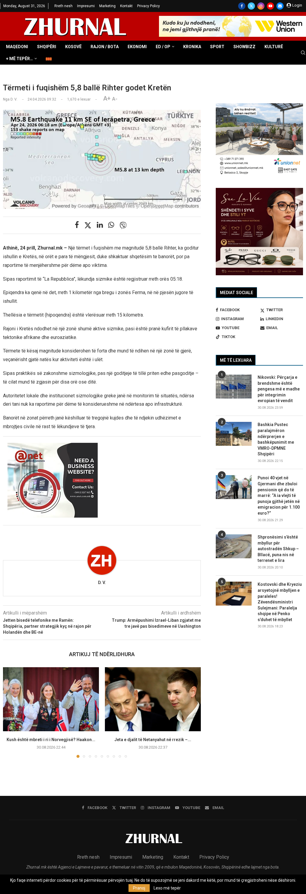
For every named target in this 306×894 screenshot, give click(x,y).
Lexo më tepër (167, 888)
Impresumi (86, 6)
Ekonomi (137, 46)
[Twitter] (251, 6)
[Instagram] (260, 6)
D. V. (102, 582)
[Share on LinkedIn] (99, 225)
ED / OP (163, 46)
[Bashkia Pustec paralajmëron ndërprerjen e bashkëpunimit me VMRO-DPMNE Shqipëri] (234, 434)
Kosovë (73, 46)
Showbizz (244, 46)
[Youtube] (270, 6)
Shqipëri (46, 46)
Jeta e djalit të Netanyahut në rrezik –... (152, 739)
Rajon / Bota (105, 46)
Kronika (192, 46)
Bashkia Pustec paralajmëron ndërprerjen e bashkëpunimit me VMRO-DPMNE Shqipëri (276, 439)
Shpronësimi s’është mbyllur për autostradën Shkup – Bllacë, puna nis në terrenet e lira (278, 549)
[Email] (280, 6)
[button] (11, 712)
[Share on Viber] (123, 225)
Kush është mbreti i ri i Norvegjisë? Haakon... (51, 739)
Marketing (107, 6)
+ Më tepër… (19, 58)
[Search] (303, 53)
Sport (217, 46)
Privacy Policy (148, 6)
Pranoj (139, 888)
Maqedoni (17, 46)
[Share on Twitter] (88, 225)
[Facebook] (241, 6)
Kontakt (126, 6)
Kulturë (273, 46)
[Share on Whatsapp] (111, 225)
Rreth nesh (63, 6)
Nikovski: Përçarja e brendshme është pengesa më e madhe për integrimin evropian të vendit (279, 389)
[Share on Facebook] (76, 225)
